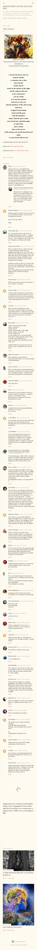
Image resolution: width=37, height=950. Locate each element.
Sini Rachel (11, 487)
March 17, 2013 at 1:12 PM (25, 530)
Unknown (11, 635)
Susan (10, 545)
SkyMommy (12, 698)
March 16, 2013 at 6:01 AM (23, 431)
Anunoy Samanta (13, 601)
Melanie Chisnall (13, 514)
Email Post (10, 157)
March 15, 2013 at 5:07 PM (24, 290)
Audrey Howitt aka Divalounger (23, 188)
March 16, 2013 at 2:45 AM (23, 417)
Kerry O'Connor (13, 367)
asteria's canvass (13, 354)
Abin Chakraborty (13, 590)
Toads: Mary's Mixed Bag (16, 146)
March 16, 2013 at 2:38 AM (20, 405)
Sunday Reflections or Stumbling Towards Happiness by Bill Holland (18, 451)
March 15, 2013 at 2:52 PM (25, 210)
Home (5, 18)
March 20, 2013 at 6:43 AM (23, 719)
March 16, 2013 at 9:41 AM (23, 467)
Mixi (9, 390)
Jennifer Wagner (13, 381)
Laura (10, 613)
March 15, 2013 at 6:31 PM (20, 305)
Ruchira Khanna (13, 210)
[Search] (33, 3)
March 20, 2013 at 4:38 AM (20, 710)
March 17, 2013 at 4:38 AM (25, 514)
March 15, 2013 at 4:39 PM (23, 279)
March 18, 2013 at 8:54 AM (21, 635)
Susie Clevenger (13, 530)
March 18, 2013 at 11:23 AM (24, 647)
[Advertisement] (18, 831)
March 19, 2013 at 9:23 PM (23, 698)
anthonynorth (12, 647)
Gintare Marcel (23, 945)
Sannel (10, 405)
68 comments (10, 930)
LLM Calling (12, 417)
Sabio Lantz (12, 622)
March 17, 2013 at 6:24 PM (19, 545)
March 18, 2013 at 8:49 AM (23, 622)
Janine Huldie (12, 290)
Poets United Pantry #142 (20, 150)
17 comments (10, 878)
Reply (10, 206)
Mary (9, 166)
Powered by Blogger (20, 941)
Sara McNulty (12, 665)
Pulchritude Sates (12, 927)
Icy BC (10, 710)
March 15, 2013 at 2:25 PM (18, 166)
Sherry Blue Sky (13, 231)
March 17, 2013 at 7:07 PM (20, 561)
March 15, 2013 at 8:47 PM (26, 354)
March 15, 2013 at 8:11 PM (22, 323)
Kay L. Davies (12, 467)
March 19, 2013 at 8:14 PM (23, 679)
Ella (9, 573)
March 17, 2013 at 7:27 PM (17, 573)
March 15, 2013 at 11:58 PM (26, 380)
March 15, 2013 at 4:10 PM (27, 246)
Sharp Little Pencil (14, 246)
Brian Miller (11, 323)
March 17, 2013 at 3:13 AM (22, 487)
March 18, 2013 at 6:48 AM (26, 601)
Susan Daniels (12, 740)
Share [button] (4, 157)
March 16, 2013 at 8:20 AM (16, 453)
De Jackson (12, 719)
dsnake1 (10, 561)
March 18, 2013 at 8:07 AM (19, 613)
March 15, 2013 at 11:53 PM (25, 367)
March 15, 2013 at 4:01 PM (25, 230)
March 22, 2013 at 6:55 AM (24, 739)
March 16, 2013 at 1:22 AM (17, 390)
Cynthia (10, 306)
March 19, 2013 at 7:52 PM (24, 665)
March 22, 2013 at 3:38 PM (20, 750)
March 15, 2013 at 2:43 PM (21, 189)
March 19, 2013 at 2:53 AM (23, 656)
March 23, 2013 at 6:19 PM (23, 762)
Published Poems (15, 18)
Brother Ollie (12, 656)
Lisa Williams (12, 431)
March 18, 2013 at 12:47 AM (26, 590)
